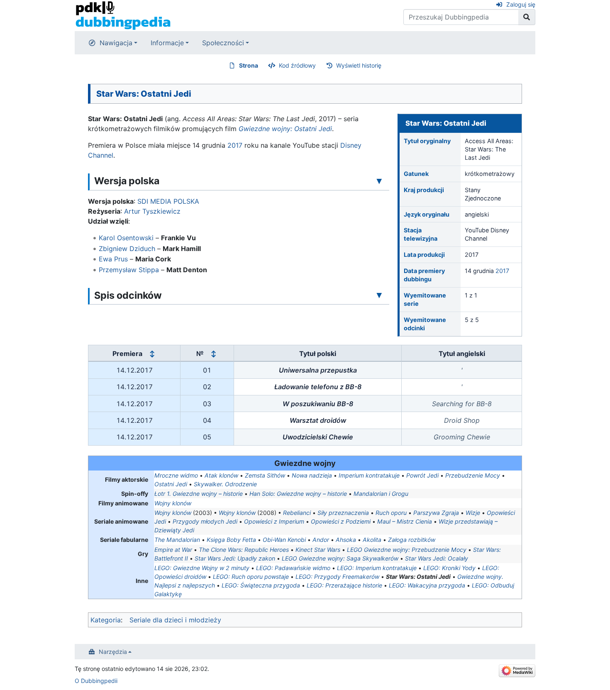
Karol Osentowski (126, 238)
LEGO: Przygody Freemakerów (337, 576)
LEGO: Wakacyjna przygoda (427, 585)
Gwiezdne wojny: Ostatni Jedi (285, 128)
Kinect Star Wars (317, 549)
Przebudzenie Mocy (472, 475)
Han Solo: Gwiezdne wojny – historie (298, 493)
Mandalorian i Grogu (381, 493)
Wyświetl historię (358, 65)
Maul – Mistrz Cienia (404, 521)
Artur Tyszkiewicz (152, 211)
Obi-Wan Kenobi (284, 539)
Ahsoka (346, 539)
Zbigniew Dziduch (127, 248)
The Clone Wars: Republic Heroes (244, 549)
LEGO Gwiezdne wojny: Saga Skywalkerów (340, 558)
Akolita (372, 539)
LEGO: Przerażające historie (344, 585)
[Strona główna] (123, 15)
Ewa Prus (113, 259)
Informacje (167, 43)
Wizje (473, 512)
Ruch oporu (391, 512)
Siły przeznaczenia (343, 512)
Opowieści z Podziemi (341, 521)
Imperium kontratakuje (369, 475)
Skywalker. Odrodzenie (225, 484)
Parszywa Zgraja (436, 512)
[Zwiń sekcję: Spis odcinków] (379, 295)
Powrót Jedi (422, 475)
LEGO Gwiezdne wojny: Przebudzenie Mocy (406, 549)
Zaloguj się (520, 4)
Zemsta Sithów (265, 475)
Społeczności (223, 43)
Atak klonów (221, 475)
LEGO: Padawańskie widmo (293, 567)
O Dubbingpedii (96, 680)
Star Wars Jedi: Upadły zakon (235, 558)
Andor (320, 539)
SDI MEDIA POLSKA (168, 201)
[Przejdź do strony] (526, 17)
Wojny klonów (172, 503)
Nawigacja (116, 43)
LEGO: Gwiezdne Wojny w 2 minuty (201, 567)
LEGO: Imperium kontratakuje (377, 567)
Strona (248, 65)
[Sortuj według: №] (213, 353)
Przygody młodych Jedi (205, 521)
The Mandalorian (177, 539)
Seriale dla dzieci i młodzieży (175, 620)
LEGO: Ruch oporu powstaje (251, 576)
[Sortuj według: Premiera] (152, 353)
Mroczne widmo (176, 475)
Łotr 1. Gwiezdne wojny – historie (198, 493)
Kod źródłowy (297, 65)
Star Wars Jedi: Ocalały (436, 558)
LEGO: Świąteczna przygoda (261, 585)
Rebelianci (297, 512)
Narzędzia (113, 651)
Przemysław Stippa (129, 270)
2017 (502, 270)
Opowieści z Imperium (274, 521)
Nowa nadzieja (312, 475)
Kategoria (105, 620)
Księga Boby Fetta (231, 539)
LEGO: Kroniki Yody (449, 567)
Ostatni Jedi (170, 484)
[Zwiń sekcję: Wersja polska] (379, 180)
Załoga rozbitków (411, 539)
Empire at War (173, 549)
